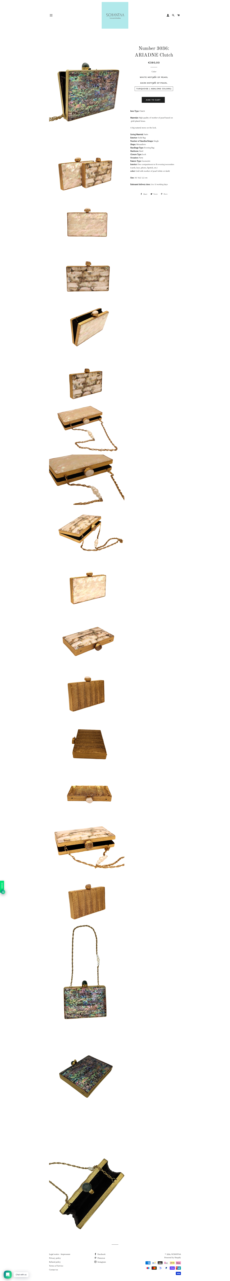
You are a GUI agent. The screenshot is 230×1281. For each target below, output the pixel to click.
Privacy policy (55, 1258)
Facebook (101, 1254)
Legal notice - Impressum (59, 1254)
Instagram (101, 1262)
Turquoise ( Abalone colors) (153, 89)
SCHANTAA (176, 1254)
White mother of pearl (154, 77)
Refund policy (55, 1262)
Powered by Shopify (172, 1257)
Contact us (53, 1269)
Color (154, 71)
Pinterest (101, 1258)
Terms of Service (56, 1266)
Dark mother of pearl (153, 83)
